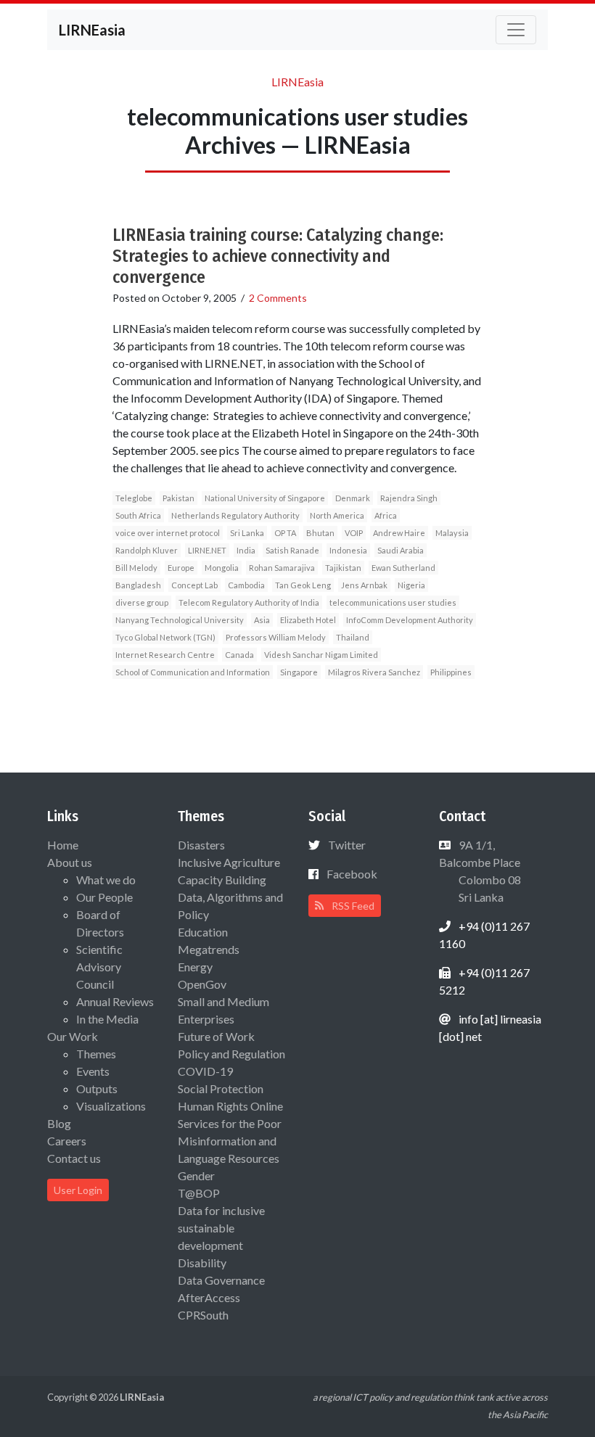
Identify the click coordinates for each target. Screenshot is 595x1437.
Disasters (201, 845)
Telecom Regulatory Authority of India (248, 602)
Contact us (74, 1158)
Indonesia (348, 550)
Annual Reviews (115, 1001)
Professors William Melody (276, 637)
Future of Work (216, 1036)
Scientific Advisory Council (99, 966)
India (246, 550)
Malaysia (452, 533)
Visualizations (111, 1106)
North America (337, 515)
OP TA (285, 533)
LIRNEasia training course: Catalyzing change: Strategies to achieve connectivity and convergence (277, 256)
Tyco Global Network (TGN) (165, 637)
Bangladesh (138, 585)
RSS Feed (351, 905)
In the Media (107, 1019)
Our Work (72, 1036)
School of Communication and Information (192, 672)
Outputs (97, 1088)
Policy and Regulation (231, 1054)
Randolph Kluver (146, 550)
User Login (78, 1190)
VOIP (354, 533)
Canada (239, 654)
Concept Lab (194, 585)
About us (69, 862)
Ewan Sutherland (403, 567)
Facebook (352, 874)
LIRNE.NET (207, 550)
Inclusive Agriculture (229, 862)
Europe (181, 567)
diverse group (141, 602)
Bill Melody (136, 567)
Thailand (352, 637)
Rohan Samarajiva (282, 567)
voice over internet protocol (167, 533)
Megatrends (208, 949)
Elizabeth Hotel (308, 620)
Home (62, 845)
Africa (385, 515)
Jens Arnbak (364, 585)
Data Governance (221, 1280)
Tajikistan (343, 567)
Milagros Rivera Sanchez (374, 672)
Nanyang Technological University (179, 620)
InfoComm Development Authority (409, 620)
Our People (104, 897)
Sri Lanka (247, 533)
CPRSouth (203, 1315)
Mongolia (222, 567)
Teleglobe (133, 498)
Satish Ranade (292, 550)
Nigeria (411, 585)
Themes (96, 1054)
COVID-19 (205, 1071)
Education (203, 932)
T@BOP (199, 1193)
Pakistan (178, 498)
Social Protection (220, 1088)
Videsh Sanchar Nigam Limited (321, 654)
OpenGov (202, 984)
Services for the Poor (230, 1123)
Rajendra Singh (409, 498)
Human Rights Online (230, 1106)
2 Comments (278, 298)
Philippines (451, 672)
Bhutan (320, 533)
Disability (202, 1262)
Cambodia (246, 585)
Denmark (352, 498)
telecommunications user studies (392, 602)
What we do (106, 879)
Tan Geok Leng (303, 585)
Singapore (299, 672)
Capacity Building (222, 879)
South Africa (138, 515)
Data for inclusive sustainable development (221, 1227)
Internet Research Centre (165, 654)
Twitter (347, 845)
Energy (195, 966)
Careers (66, 1141)
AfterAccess (209, 1297)
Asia (262, 620)
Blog (59, 1123)
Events (93, 1071)
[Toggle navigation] (516, 29)
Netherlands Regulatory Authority (235, 515)
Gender (196, 1175)
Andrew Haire (399, 533)
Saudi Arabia (400, 550)
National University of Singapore (265, 498)
